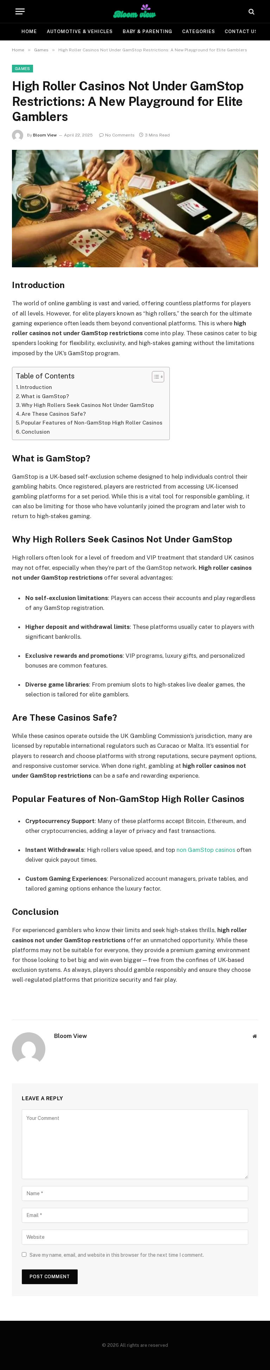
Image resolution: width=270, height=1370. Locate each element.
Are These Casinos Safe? (53, 414)
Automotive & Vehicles (80, 31)
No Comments (120, 135)
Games (22, 68)
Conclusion (35, 432)
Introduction (36, 387)
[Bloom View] (135, 11)
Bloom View (45, 135)
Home (29, 31)
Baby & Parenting (148, 31)
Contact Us (241, 31)
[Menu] (20, 11)
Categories (198, 31)
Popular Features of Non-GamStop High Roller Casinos (91, 423)
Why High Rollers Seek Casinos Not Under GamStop (87, 405)
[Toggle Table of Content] (154, 377)
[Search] (251, 11)
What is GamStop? (45, 396)
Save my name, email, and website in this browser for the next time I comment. (117, 1255)
